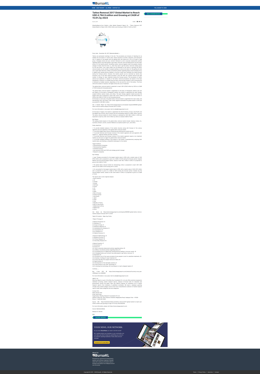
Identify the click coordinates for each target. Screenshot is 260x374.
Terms (194, 372)
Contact (217, 372)
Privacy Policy (202, 372)
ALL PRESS (108, 8)
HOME (93, 8)
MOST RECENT (100, 8)
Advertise (210, 372)
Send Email (98, 294)
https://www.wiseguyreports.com (118, 306)
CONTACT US (116, 8)
